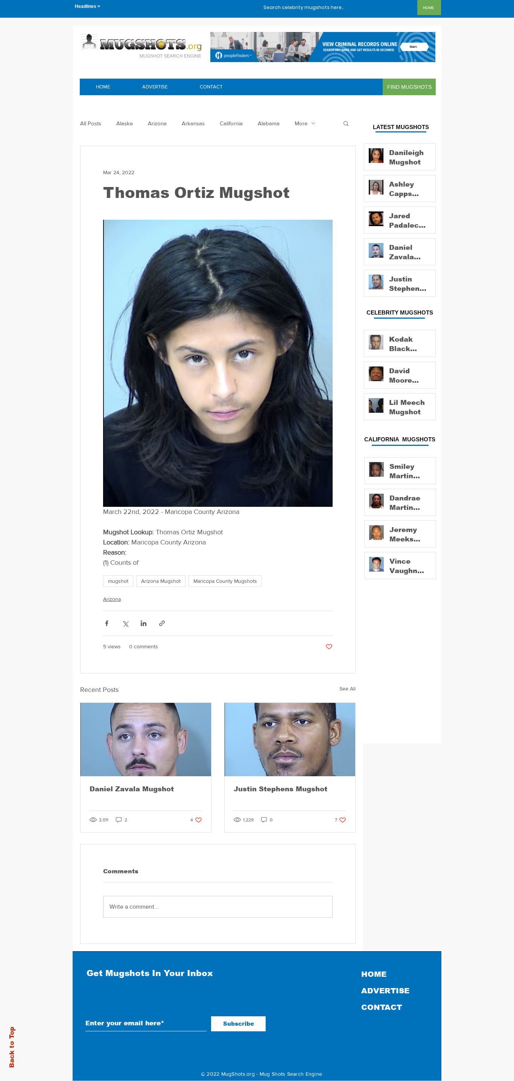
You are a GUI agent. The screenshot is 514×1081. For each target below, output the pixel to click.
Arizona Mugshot (161, 581)
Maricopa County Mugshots (225, 581)
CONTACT (381, 1007)
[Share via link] (162, 623)
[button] (346, 123)
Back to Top (11, 1047)
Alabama (269, 123)
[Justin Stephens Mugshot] (290, 739)
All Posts (90, 123)
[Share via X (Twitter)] (125, 623)
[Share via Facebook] (106, 623)
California (231, 123)
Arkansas (193, 123)
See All (347, 689)
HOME (373, 974)
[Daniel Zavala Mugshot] (146, 739)
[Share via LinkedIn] (143, 623)
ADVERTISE (385, 991)
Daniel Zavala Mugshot (132, 789)
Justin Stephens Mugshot (280, 789)
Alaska (124, 123)
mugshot (118, 581)
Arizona (157, 123)
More (301, 123)
